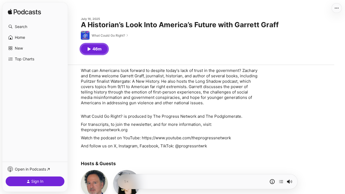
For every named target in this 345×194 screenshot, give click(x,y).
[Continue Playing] (281, 181)
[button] (35, 26)
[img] (24, 12)
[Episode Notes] (272, 181)
